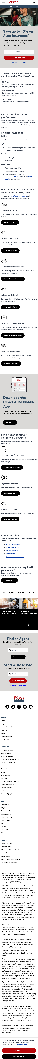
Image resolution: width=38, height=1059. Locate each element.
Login (34, 2)
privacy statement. (20, 1044)
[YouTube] (25, 708)
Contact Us (5, 805)
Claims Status (5, 856)
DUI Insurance (5, 791)
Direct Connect (6, 820)
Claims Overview (6, 844)
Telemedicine (10, 554)
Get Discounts (6, 814)
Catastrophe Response (9, 862)
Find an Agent (18, 657)
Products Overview (7, 750)
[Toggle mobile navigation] (3, 2)
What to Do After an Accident (11, 850)
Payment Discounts (10, 493)
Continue (18, 1050)
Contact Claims (6, 847)
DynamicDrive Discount (12, 467)
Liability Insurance (10, 222)
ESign (3, 733)
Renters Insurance (12, 551)
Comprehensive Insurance (13, 279)
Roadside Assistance (11, 363)
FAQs (3, 823)
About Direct (5, 811)
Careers (4, 826)
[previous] (9, 625)
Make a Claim (5, 853)
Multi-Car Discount (10, 519)
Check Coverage (9, 580)
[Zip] (19, 52)
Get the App (10, 422)
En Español (4, 830)
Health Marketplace (7, 784)
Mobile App (4, 730)
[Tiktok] (7, 708)
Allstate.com (5, 833)
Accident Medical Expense (10, 781)
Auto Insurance (6, 753)
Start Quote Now (19, 58)
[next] (28, 625)
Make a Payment (6, 727)
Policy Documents (7, 736)
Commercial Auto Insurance (15, 557)
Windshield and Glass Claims (10, 859)
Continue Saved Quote (19, 63)
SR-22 (3, 772)
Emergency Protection (8, 766)
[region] (19, 1048)
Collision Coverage (10, 250)
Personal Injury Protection (13, 335)
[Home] (13, 2)
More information (19, 1056)
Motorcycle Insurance (13, 544)
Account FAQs (6, 739)
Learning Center (6, 817)
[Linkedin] (31, 708)
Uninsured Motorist (10, 307)
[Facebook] (19, 708)
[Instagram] (13, 708)
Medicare (4, 778)
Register (4, 724)
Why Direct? (5, 808)
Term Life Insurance (12, 547)
